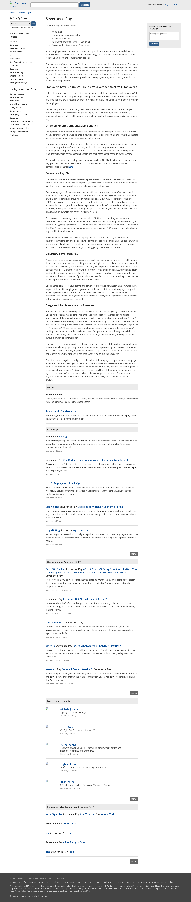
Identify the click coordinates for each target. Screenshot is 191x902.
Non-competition (17, 93)
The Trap (60, 851)
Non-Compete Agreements (22, 62)
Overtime (14, 65)
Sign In (168, 4)
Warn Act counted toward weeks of (78, 669)
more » (134, 554)
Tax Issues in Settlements (21, 121)
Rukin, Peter (67, 782)
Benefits (13, 41)
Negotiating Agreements (67, 530)
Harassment (15, 58)
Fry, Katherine (68, 744)
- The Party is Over (65, 842)
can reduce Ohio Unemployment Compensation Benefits (87, 460)
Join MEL (60, 878)
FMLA (12, 55)
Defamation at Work (19, 48)
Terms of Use (85, 891)
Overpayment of (64, 622)
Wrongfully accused (18, 114)
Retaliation (14, 69)
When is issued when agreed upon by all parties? (83, 646)
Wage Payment (16, 79)
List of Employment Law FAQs (63, 483)
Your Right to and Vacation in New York (80, 814)
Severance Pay (16, 72)
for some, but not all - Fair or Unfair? (76, 599)
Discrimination (16, 51)
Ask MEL (21, 878)
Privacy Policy (20, 891)
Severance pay (16, 97)
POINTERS (61, 823)
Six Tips (59, 833)
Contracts (14, 45)
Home (12, 878)
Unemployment (16, 75)
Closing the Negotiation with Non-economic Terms (84, 506)
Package (57, 436)
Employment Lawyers (37, 878)
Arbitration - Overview (19, 124)
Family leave (15, 107)
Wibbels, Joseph (69, 709)
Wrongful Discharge (18, 82)
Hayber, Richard (69, 764)
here (70, 166)
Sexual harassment (18, 104)
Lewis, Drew (67, 727)
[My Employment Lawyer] (20, 6)
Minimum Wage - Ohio (19, 128)
